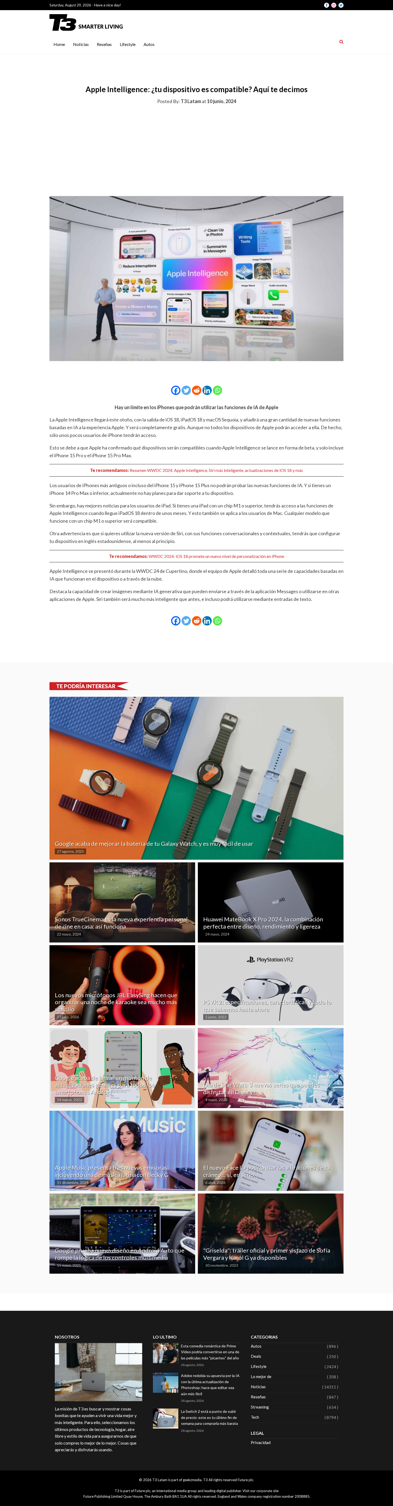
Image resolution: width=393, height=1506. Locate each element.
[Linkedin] (207, 390)
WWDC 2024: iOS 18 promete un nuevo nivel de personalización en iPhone (216, 556)
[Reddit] (196, 390)
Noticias (81, 44)
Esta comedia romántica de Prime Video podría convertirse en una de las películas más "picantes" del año (210, 1352)
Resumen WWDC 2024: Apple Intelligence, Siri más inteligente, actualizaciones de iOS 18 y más (216, 470)
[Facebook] (175, 390)
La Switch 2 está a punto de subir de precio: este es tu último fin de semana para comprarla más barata (209, 1417)
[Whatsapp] (217, 390)
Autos (149, 44)
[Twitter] (186, 390)
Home (59, 44)
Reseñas (104, 44)
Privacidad (261, 1442)
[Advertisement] (196, 149)
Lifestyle (128, 44)
